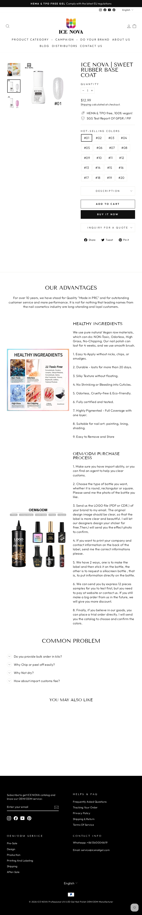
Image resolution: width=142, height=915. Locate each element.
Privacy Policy (81, 813)
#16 (121, 168)
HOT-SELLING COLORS (100, 131)
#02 (99, 138)
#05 (87, 148)
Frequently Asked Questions (90, 801)
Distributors (64, 46)
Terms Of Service (83, 824)
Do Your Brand (95, 39)
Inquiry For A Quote (107, 227)
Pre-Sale (12, 843)
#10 (99, 158)
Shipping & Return (84, 819)
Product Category (31, 39)
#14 (97, 168)
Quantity (90, 84)
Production (13, 854)
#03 (111, 138)
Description (108, 190)
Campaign (65, 39)
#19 (109, 178)
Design (11, 849)
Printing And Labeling (20, 860)
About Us (121, 39)
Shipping (86, 104)
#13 (86, 168)
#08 (124, 148)
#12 (121, 158)
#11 (110, 158)
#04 (124, 138)
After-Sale (13, 872)
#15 (109, 168)
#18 (97, 178)
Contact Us (91, 46)
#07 (112, 148)
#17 (86, 178)
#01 (86, 138)
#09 (87, 158)
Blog (44, 46)
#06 (99, 148)
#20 (121, 178)
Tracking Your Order (85, 807)
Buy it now (108, 214)
